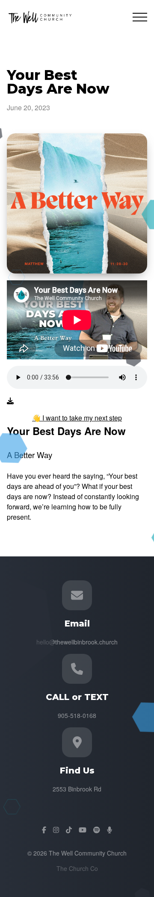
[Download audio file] (10, 401)
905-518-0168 (77, 715)
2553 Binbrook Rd (77, 789)
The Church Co (77, 868)
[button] (140, 17)
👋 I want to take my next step (77, 418)
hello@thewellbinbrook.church (77, 642)
